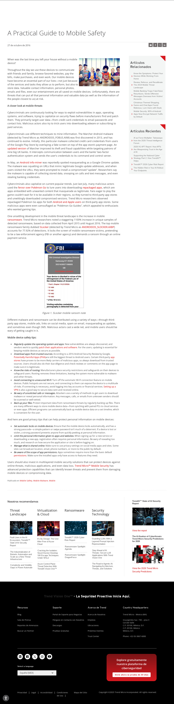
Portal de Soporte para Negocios (67, 614)
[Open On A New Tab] (35, 656)
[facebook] (155, 45)
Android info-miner (31, 162)
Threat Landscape (18, 512)
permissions (20, 455)
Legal (33, 692)
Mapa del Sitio (80, 692)
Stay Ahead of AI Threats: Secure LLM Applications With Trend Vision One (102, 554)
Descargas (57, 625)
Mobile (52, 480)
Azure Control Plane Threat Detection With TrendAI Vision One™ (47, 566)
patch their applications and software (58, 347)
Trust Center (93, 636)
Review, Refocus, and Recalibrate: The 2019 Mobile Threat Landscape (148, 85)
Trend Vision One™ (58, 596)
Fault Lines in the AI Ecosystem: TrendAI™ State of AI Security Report (20, 537)
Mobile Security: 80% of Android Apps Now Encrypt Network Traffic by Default (147, 114)
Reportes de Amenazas (27, 625)
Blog (19, 614)
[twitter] (160, 45)
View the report (139, 530)
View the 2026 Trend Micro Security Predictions (145, 569)
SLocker (44, 227)
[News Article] (151, 45)
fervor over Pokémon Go (32, 187)
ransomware (14, 219)
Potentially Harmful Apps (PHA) (30, 357)
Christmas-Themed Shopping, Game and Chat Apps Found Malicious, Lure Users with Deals (147, 105)
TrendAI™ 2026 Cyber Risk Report (149, 164)
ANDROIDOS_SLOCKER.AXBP (98, 227)
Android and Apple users (67, 202)
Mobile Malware (40, 480)
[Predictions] (148, 553)
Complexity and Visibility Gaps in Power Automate (21, 566)
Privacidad (22, 692)
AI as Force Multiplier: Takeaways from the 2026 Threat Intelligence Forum (147, 140)
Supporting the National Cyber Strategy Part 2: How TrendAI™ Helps (146, 158)
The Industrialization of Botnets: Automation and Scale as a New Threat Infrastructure (21, 555)
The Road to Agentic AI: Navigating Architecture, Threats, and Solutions (102, 566)
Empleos (91, 620)
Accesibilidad (46, 692)
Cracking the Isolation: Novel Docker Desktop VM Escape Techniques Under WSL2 (48, 554)
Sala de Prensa (24, 620)
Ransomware (74, 510)
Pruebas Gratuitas (61, 631)
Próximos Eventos (96, 631)
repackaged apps (92, 187)
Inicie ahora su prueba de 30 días (130, 674)
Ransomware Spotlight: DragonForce (75, 556)
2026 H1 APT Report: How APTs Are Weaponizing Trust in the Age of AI (147, 149)
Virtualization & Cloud (47, 512)
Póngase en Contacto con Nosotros (68, 620)
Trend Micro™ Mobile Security (92, 465)
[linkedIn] (164, 45)
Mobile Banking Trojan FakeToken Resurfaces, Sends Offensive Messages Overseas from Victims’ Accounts (147, 95)
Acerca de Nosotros (96, 614)
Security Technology (100, 512)
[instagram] (42, 656)
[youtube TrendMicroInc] (49, 656)
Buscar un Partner (25, 631)
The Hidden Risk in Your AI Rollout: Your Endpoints (148, 169)
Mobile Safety (26, 480)
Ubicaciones (93, 625)
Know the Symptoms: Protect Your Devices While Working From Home (147, 76)
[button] (37, 673)
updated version (16, 148)
